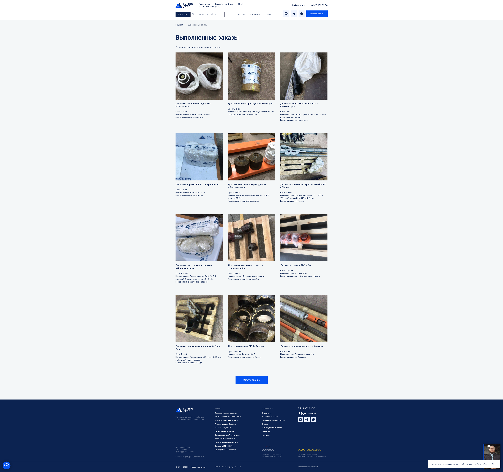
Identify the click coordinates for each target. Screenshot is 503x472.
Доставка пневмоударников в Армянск (301, 346)
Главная (179, 25)
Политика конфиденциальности (228, 467)
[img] (184, 5)
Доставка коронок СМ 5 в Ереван (246, 346)
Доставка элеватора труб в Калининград (250, 103)
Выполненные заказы (197, 25)
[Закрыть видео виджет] (500, 444)
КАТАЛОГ (218, 408)
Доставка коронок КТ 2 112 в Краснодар (197, 184)
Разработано (308, 467)
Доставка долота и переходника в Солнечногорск (194, 266)
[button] (317, 13)
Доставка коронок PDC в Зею (296, 265)
